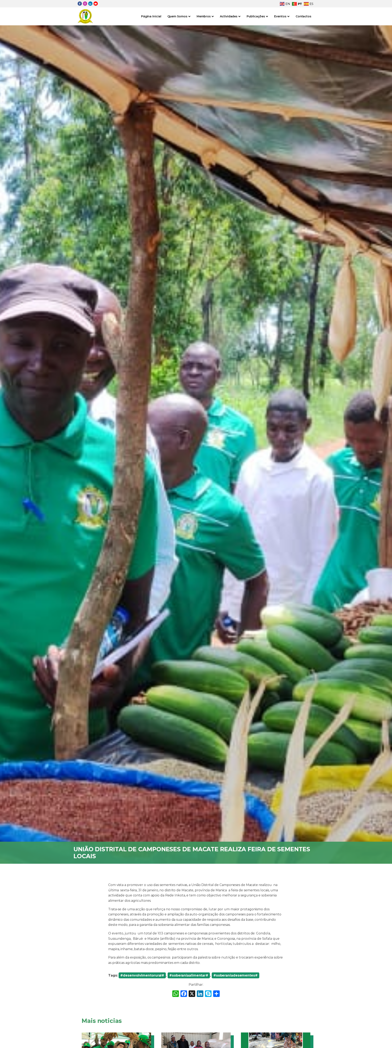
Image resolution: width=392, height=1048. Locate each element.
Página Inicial (151, 16)
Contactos (303, 16)
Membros (204, 16)
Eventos (280, 16)
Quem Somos (177, 16)
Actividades (228, 16)
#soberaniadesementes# (235, 975)
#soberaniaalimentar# (188, 975)
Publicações (256, 16)
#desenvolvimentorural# (142, 975)
